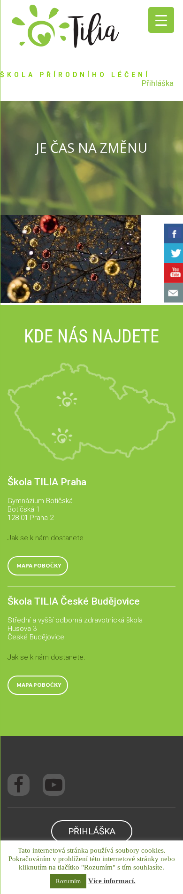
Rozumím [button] (68, 881)
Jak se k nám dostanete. (46, 538)
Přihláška (158, 83)
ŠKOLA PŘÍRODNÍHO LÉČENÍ (75, 74)
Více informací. (112, 881)
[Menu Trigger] (161, 20)
